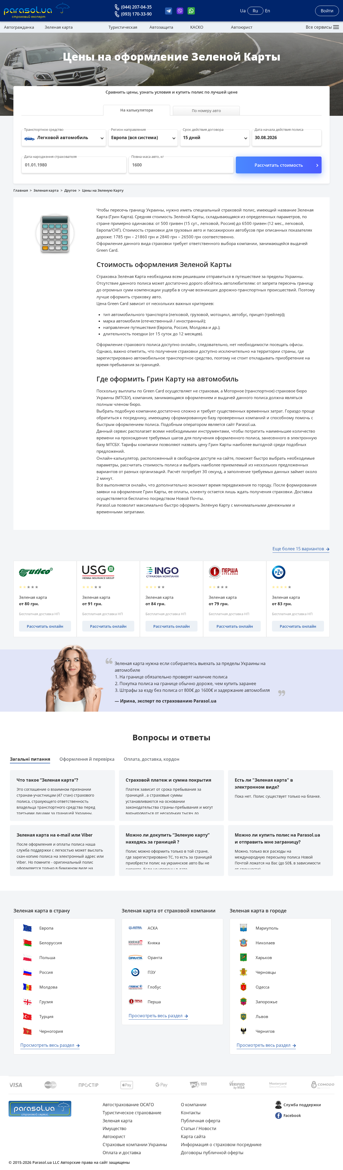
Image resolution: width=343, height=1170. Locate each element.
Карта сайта (193, 1136)
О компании (193, 1105)
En (267, 11)
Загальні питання (30, 759)
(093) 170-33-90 (136, 14)
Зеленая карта (59, 27)
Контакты (190, 1113)
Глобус (154, 987)
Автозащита (161, 27)
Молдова (48, 987)
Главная (20, 190)
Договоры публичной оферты (212, 1153)
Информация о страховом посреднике (221, 1144)
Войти (327, 11)
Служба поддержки (302, 1104)
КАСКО (196, 27)
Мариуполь (267, 928)
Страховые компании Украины (135, 1144)
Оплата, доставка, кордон (151, 759)
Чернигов (265, 1031)
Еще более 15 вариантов (298, 549)
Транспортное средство (44, 129)
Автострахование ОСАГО (128, 1105)
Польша (47, 957)
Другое (70, 190)
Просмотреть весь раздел (47, 1045)
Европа (46, 928)
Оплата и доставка (122, 1153)
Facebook (292, 1115)
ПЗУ (151, 972)
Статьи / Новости (198, 1128)
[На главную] (40, 1109)
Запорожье (266, 1001)
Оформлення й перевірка (86, 759)
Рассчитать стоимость (279, 165)
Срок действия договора (203, 129)
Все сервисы (319, 27)
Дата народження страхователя (50, 156)
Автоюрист (241, 27)
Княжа (154, 942)
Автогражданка (19, 27)
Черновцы (266, 972)
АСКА (153, 928)
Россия (46, 972)
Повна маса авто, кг (147, 156)
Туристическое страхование (132, 1113)
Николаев (265, 942)
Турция (46, 1016)
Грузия (46, 1001)
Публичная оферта (200, 1121)
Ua (243, 11)
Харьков (264, 957)
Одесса (262, 987)
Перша (154, 1001)
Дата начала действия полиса (279, 129)
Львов (262, 1016)
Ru (255, 11)
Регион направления (128, 129)
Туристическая (123, 27)
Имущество (114, 1128)
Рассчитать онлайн (45, 626)
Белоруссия (50, 942)
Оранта (155, 957)
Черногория (51, 1031)
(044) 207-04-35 (136, 7)
